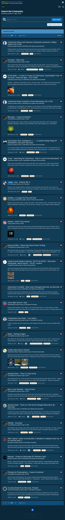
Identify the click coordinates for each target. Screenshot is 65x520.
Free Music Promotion (31, 304)
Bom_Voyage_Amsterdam (15, 199)
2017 (27, 336)
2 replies (23, 255)
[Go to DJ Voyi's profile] (5, 183)
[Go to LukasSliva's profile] (5, 76)
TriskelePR (11, 265)
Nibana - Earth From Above (19, 222)
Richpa (9, 409)
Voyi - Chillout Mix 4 (22, 182)
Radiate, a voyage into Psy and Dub (22, 198)
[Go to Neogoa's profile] (5, 288)
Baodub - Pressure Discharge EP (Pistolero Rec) (27, 457)
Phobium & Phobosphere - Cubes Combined (25, 472)
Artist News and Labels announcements (33, 46)
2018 (22, 223)
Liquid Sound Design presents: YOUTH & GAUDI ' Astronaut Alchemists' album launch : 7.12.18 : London (31, 262)
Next (11, 35)
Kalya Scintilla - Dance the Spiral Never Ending (26, 245)
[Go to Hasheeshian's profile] (5, 303)
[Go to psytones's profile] (5, 141)
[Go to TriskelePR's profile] (5, 262)
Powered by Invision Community (32, 517)
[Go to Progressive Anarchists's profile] (5, 319)
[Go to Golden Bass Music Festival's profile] (5, 351)
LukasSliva (10, 79)
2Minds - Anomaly (15, 423)
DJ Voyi (10, 184)
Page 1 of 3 (22, 35)
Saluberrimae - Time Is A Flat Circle (22, 374)
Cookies (39, 514)
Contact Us (33, 514)
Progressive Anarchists (14, 320)
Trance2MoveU (12, 62)
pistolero (10, 458)
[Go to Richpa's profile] (5, 406)
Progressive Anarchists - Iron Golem (22, 318)
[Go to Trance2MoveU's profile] (5, 61)
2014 (27, 119)
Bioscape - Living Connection (19, 117)
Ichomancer (11, 442)
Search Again (56, 19)
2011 (27, 391)
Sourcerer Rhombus (13, 490)
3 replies (23, 450)
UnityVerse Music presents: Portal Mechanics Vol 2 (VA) (30, 101)
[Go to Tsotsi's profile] (5, 222)
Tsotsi (9, 223)
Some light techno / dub (17, 303)
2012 (27, 247)
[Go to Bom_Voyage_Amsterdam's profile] (5, 199)
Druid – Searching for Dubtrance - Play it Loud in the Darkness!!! (33, 158)
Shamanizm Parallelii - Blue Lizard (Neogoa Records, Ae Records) (34, 287)
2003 (27, 62)
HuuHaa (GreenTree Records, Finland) (23, 488)
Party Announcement (37, 199)
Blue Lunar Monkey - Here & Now (21, 389)
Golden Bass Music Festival (18, 350)
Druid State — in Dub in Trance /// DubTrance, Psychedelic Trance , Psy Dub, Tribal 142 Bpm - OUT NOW (35, 77)
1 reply (23, 152)
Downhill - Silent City (16, 60)
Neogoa (10, 289)
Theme (25, 514)
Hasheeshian (11, 304)
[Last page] (15, 35)
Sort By (59, 35)
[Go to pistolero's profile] (5, 457)
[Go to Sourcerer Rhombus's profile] (5, 489)
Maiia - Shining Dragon (17, 334)
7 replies (21, 69)
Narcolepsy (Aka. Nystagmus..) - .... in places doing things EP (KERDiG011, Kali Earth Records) (32, 142)
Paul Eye (10, 46)
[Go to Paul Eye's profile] (5, 43)
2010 (27, 425)
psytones (10, 144)
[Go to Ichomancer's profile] (5, 439)
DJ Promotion (26, 184)
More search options (55, 24)
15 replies (22, 416)
